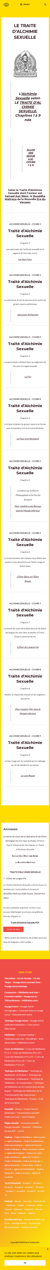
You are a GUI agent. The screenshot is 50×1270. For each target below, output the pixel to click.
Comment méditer (25, 1035)
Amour (18, 1109)
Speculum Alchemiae (27, 314)
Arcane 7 (10, 1191)
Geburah (18, 1209)
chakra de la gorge (31, 1161)
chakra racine (39, 1137)
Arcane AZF (10, 1131)
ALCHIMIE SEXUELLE (30, 154)
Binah (39, 1205)
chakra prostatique (13, 1145)
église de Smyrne (33, 1145)
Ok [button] (25, 1263)
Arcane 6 (40, 1187)
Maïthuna (36, 1127)
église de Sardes (12, 1165)
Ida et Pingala (28, 1117)
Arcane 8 (21, 1191)
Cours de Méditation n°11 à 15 (18, 1057)
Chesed (8, 1209)
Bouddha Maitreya (12, 893)
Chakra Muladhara (23, 1137)
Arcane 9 (31, 1191)
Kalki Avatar (27, 893)
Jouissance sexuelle (30, 1123)
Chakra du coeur (12, 1117)
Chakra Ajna (27, 1165)
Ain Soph (27, 1201)
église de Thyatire (30, 1157)
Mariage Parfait (19, 1223)
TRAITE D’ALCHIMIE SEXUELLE (29, 107)
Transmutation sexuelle (28, 1113)
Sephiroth (10, 1205)
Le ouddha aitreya (25, 862)
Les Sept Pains (25, 259)
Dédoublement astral (22, 1014)
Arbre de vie (39, 1201)
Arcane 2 (37, 1183)
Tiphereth (28, 1209)
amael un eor (20, 856)
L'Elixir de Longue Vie (16, 878)
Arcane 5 (29, 1187)
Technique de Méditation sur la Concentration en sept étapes (24, 1087)
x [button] (48, 1249)
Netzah (38, 1209)
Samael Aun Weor (16, 196)
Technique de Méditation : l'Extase (20, 1099)
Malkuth (22, 1213)
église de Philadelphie (24, 1169)
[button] (45, 4)
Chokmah (30, 1205)
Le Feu (27, 376)
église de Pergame (16, 1153)
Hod (6, 1213)
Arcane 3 (8, 1187)
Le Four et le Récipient (28, 438)
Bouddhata (31, 1039)
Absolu (17, 1201)
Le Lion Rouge (28, 775)
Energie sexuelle (12, 1127)
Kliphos (31, 1213)
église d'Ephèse (14, 1141)
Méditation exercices (14, 1039)
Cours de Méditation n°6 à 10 (26, 1053)
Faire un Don (13, 929)
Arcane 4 (19, 1187)
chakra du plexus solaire (33, 1149)
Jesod (13, 1213)
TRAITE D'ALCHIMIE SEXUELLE (25, 872)
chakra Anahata (11, 1157)
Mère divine (10, 1028)
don (36, 937)
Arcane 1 (27, 1183)
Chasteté (26, 1127)
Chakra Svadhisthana (33, 1141)
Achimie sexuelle (29, 1227)
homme (7, 889)
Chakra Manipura (12, 1149)
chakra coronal (22, 1173)
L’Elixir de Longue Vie (28, 647)
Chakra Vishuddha (13, 1161)
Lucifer (21, 1131)
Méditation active (26, 1042)
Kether (20, 1205)
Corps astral (33, 1024)
